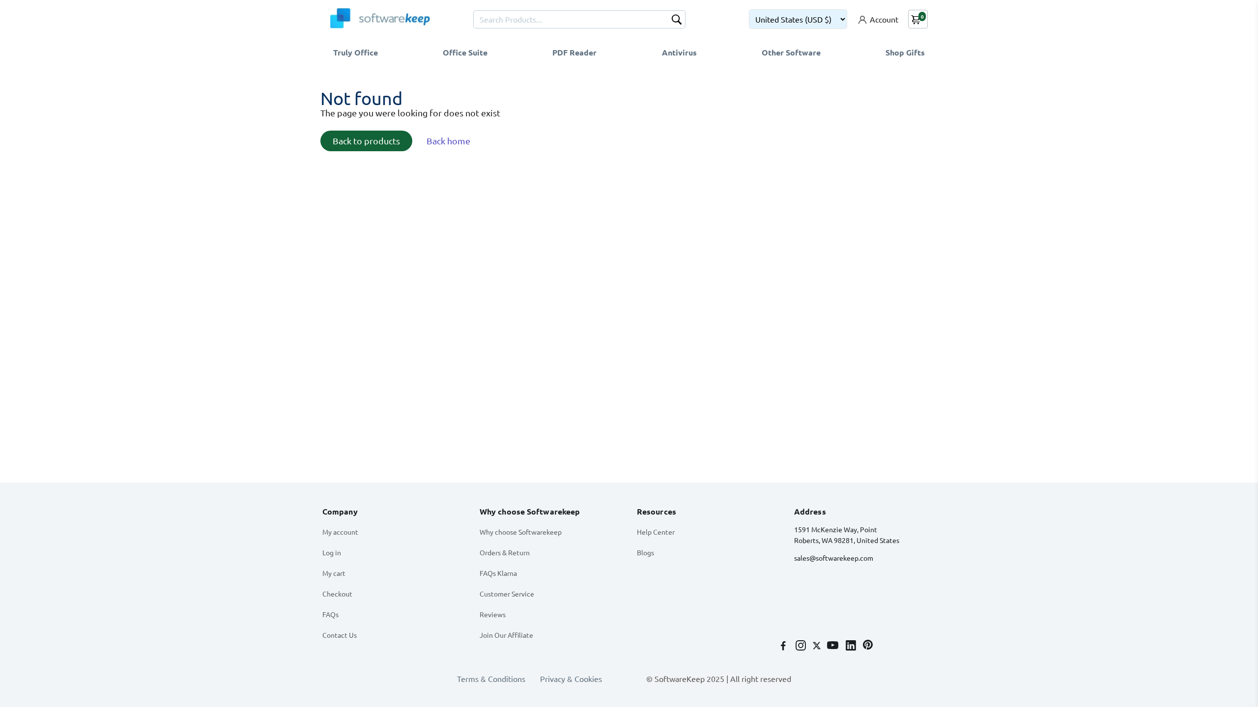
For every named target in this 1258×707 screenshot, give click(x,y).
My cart (333, 573)
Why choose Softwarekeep (521, 531)
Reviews (493, 614)
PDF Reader (574, 52)
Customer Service (507, 593)
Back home (448, 141)
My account (340, 531)
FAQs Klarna (498, 573)
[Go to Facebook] (784, 646)
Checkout (337, 593)
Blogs (645, 552)
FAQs (330, 614)
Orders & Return (505, 552)
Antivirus (679, 52)
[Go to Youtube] (834, 646)
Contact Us (339, 634)
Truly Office (355, 52)
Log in (331, 552)
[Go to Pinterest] (868, 646)
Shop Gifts (905, 52)
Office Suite (465, 52)
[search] (677, 20)
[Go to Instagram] (802, 646)
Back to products (366, 141)
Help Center (656, 531)
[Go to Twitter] (818, 646)
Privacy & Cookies (571, 678)
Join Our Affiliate (506, 634)
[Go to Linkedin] (852, 646)
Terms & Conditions (491, 678)
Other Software (791, 52)
